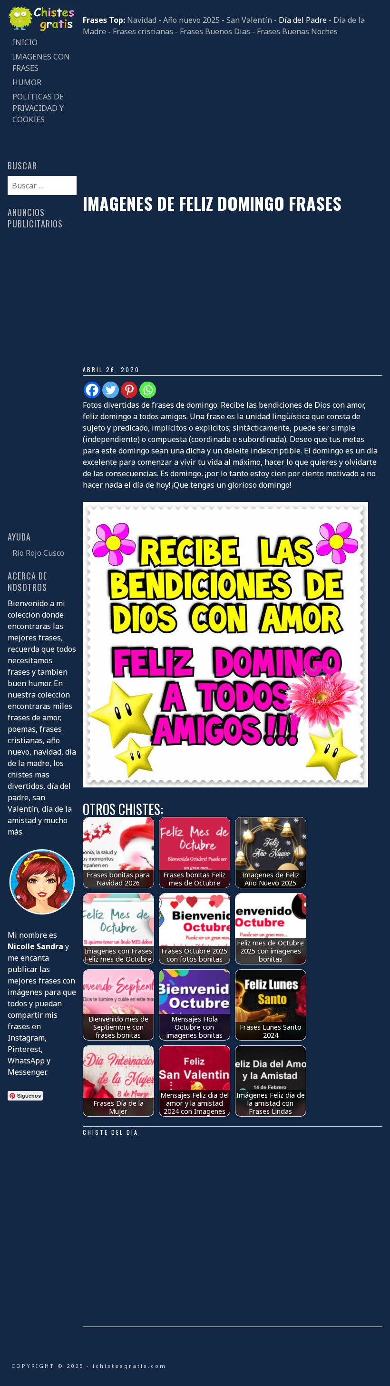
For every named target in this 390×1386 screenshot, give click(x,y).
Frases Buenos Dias (215, 31)
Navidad (141, 20)
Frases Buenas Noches (297, 31)
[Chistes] (42, 29)
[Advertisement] (232, 115)
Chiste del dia (110, 1132)
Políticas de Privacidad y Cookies (38, 108)
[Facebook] (92, 390)
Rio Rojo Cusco (38, 553)
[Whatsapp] (147, 390)
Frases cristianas (143, 31)
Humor (26, 82)
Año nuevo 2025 (191, 20)
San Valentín (249, 20)
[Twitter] (110, 390)
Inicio (25, 42)
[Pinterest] (129, 390)
